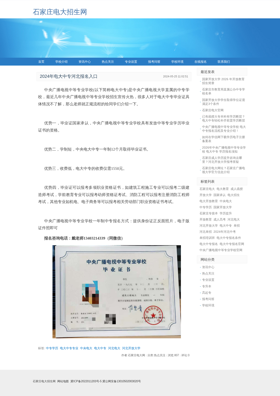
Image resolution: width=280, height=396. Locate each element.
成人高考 (220, 219)
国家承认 (220, 195)
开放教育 (206, 219)
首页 (41, 61)
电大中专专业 (69, 348)
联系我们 (224, 61)
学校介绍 (61, 61)
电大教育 (223, 189)
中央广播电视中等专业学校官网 (221, 250)
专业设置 (131, 61)
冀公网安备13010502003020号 (121, 381)
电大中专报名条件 (229, 238)
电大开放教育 (209, 201)
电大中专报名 (209, 244)
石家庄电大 (207, 189)
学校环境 (177, 61)
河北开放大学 (131, 348)
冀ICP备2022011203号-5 (86, 381)
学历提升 (226, 213)
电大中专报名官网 (232, 244)
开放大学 (206, 195)
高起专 (206, 292)
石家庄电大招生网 (60, 12)
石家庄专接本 (209, 213)
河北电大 (114, 348)
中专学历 (52, 348)
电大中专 (100, 348)
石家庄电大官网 (213, 110)
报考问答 (154, 61)
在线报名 (200, 61)
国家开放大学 (223, 207)
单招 (237, 225)
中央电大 (86, 348)
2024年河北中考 (225, 231)
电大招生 (234, 195)
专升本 (206, 286)
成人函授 (237, 189)
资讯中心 (85, 61)
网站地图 (63, 381)
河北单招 (206, 231)
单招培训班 (207, 238)
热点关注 (108, 61)
